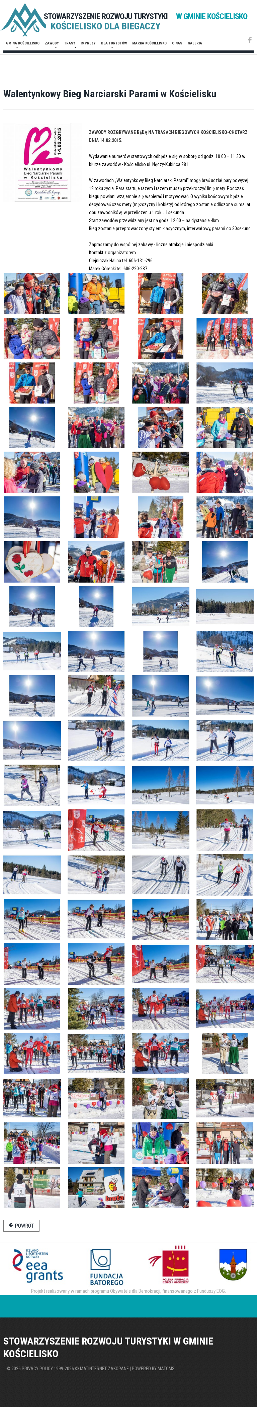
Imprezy (88, 43)
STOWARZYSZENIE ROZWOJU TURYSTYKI (145, 16)
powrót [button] (23, 1226)
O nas (177, 43)
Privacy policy (37, 1368)
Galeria (195, 43)
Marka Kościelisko (149, 43)
